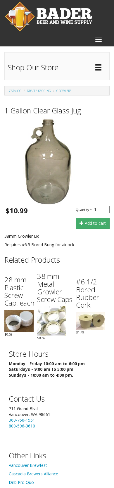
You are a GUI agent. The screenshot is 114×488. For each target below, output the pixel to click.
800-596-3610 (22, 426)
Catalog (15, 91)
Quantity (84, 209)
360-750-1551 (22, 420)
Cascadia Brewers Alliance (33, 474)
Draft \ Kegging (39, 91)
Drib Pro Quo (21, 482)
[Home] (48, 16)
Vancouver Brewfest (28, 465)
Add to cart (95, 223)
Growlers (63, 91)
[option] (57, 162)
